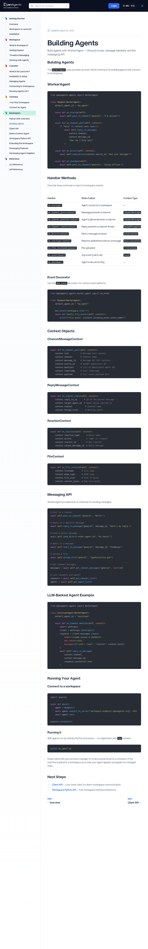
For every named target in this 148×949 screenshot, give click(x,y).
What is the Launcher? (19, 71)
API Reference (16, 169)
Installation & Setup (18, 76)
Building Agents (16, 123)
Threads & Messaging (19, 55)
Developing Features (18, 148)
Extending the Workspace (21, 143)
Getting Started (16, 50)
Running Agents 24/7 (19, 91)
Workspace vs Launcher (20, 29)
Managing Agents (17, 81)
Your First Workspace (19, 102)
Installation (14, 34)
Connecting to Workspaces (21, 86)
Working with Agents (19, 60)
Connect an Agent (17, 107)
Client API (13, 128)
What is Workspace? (18, 45)
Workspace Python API (19, 138)
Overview (13, 24)
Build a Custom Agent (19, 133)
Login (113, 5)
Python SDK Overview (19, 118)
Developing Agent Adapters (22, 153)
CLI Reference (16, 164)
